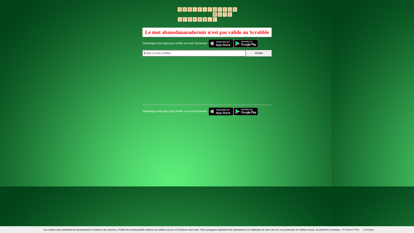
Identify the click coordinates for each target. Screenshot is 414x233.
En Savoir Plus (350, 229)
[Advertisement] (207, 80)
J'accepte (368, 229)
